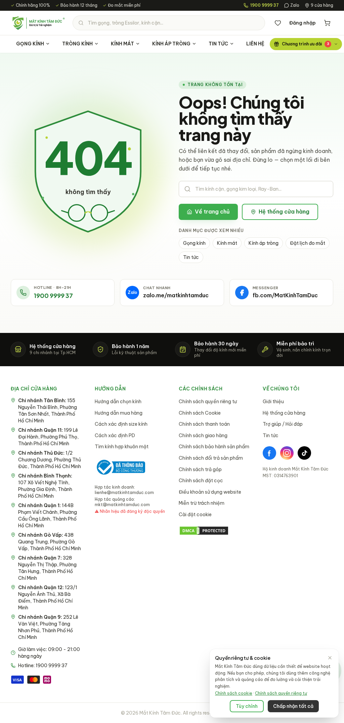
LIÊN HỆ (255, 44)
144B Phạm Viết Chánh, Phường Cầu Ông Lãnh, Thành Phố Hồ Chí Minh (47, 515)
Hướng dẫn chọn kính (118, 401)
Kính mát (227, 243)
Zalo (294, 5)
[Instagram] (287, 453)
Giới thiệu (273, 401)
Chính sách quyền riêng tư (208, 401)
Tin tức (191, 257)
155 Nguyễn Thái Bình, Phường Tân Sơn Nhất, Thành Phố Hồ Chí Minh (47, 410)
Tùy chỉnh (247, 706)
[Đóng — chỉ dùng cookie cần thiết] (330, 657)
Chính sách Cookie (200, 413)
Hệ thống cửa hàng (284, 211)
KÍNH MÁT (122, 44)
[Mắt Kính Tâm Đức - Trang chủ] (38, 23)
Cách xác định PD (115, 435)
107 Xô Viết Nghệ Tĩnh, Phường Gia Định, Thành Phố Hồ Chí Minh (45, 486)
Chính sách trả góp (200, 469)
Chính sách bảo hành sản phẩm (214, 447)
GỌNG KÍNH (30, 44)
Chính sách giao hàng (203, 435)
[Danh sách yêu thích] (278, 23)
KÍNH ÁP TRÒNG (171, 44)
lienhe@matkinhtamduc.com (124, 492)
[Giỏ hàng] (327, 23)
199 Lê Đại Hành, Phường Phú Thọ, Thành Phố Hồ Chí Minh (48, 437)
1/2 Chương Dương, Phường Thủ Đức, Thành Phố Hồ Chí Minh (49, 459)
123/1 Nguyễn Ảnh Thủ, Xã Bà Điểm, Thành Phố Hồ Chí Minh (47, 597)
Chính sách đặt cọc (201, 481)
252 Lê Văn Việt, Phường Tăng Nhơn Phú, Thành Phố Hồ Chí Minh (48, 627)
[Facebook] (269, 453)
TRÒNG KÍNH (77, 44)
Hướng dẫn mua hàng (118, 413)
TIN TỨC (218, 44)
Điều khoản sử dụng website (210, 492)
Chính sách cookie (233, 693)
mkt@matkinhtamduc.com (122, 504)
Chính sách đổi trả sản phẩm (211, 458)
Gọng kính (194, 243)
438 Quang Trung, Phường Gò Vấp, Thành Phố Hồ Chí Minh (49, 541)
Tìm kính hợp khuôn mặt (121, 447)
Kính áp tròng (263, 243)
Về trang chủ (212, 211)
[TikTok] (304, 453)
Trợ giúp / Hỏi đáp (283, 424)
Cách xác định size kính (121, 424)
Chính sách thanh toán (204, 424)
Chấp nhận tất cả (293, 706)
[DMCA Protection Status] (214, 531)
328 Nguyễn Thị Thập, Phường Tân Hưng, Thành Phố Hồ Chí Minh (47, 568)
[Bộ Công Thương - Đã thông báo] (120, 467)
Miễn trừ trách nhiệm (201, 503)
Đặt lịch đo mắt (307, 243)
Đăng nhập (302, 23)
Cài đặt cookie (195, 514)
